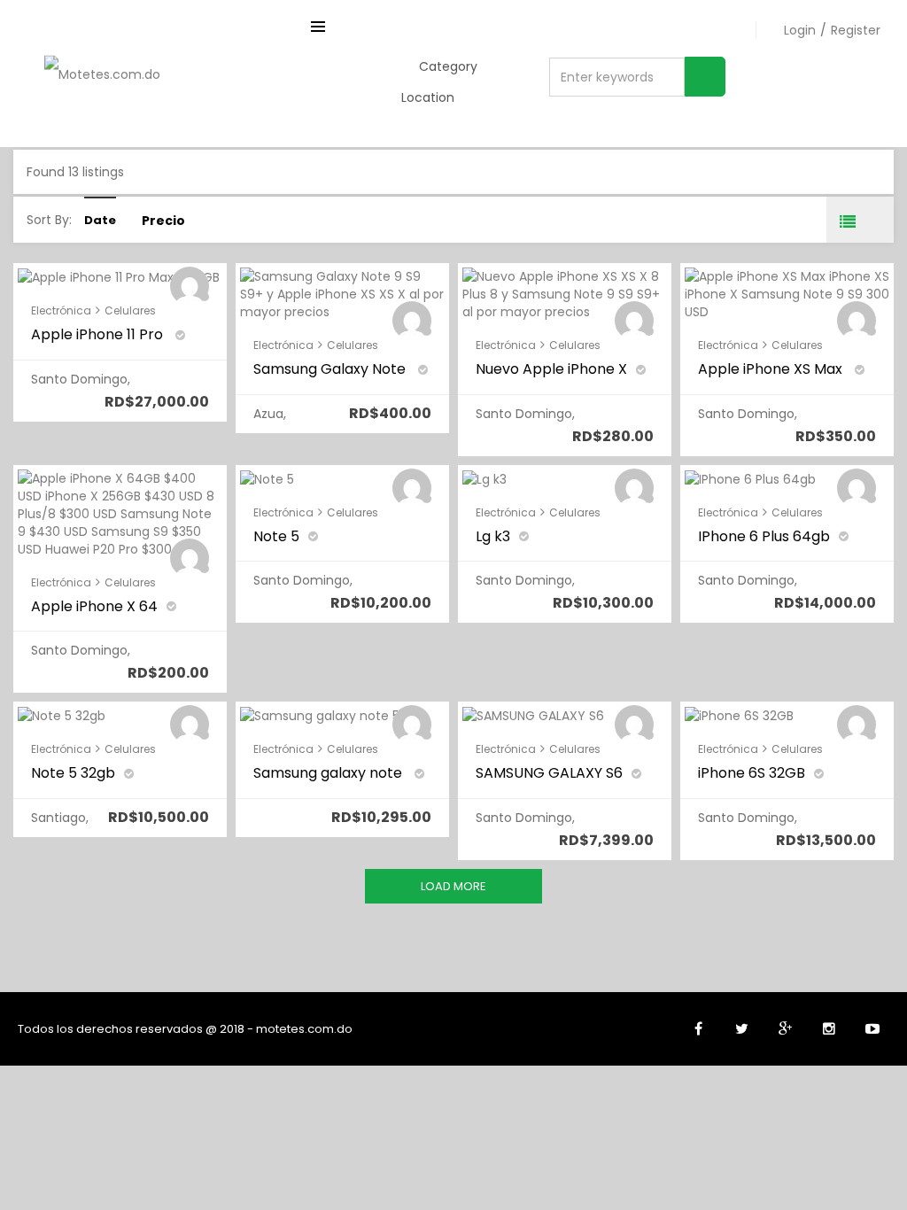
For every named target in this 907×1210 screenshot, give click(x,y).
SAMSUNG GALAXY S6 (549, 773)
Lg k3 (493, 536)
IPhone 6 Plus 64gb (764, 536)
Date (100, 220)
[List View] (847, 220)
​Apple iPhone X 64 (94, 606)
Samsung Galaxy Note (331, 369)
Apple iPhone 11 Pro (99, 334)
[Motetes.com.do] (102, 73)
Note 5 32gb (73, 773)
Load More (453, 886)
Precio (163, 220)
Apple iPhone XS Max (772, 369)
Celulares (130, 310)
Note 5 (276, 536)
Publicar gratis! (809, 88)
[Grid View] (873, 220)
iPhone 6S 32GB (751, 773)
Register (855, 30)
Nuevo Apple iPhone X (551, 369)
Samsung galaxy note (329, 773)
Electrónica (61, 310)
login (800, 30)
